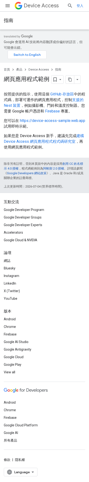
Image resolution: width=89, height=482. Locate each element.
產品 (19, 69)
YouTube (10, 298)
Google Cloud (13, 357)
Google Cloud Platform (21, 425)
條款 (7, 460)
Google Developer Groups (23, 217)
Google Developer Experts (23, 225)
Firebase (52, 111)
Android (10, 319)
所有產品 (10, 440)
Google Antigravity (17, 349)
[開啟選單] (7, 5)
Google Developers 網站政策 (27, 173)
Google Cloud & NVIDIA (20, 240)
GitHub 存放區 (62, 94)
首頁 (7, 69)
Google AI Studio (16, 342)
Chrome (10, 327)
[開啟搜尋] (70, 6)
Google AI (11, 433)
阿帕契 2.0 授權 (53, 168)
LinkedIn (10, 283)
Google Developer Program (24, 210)
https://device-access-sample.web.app (52, 120)
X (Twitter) (12, 291)
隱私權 (20, 460)
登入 (80, 6)
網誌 (7, 261)
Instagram (11, 276)
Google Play (12, 364)
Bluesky (9, 268)
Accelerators (13, 232)
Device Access (41, 5)
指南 (8, 20)
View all (9, 372)
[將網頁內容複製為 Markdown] (70, 80)
